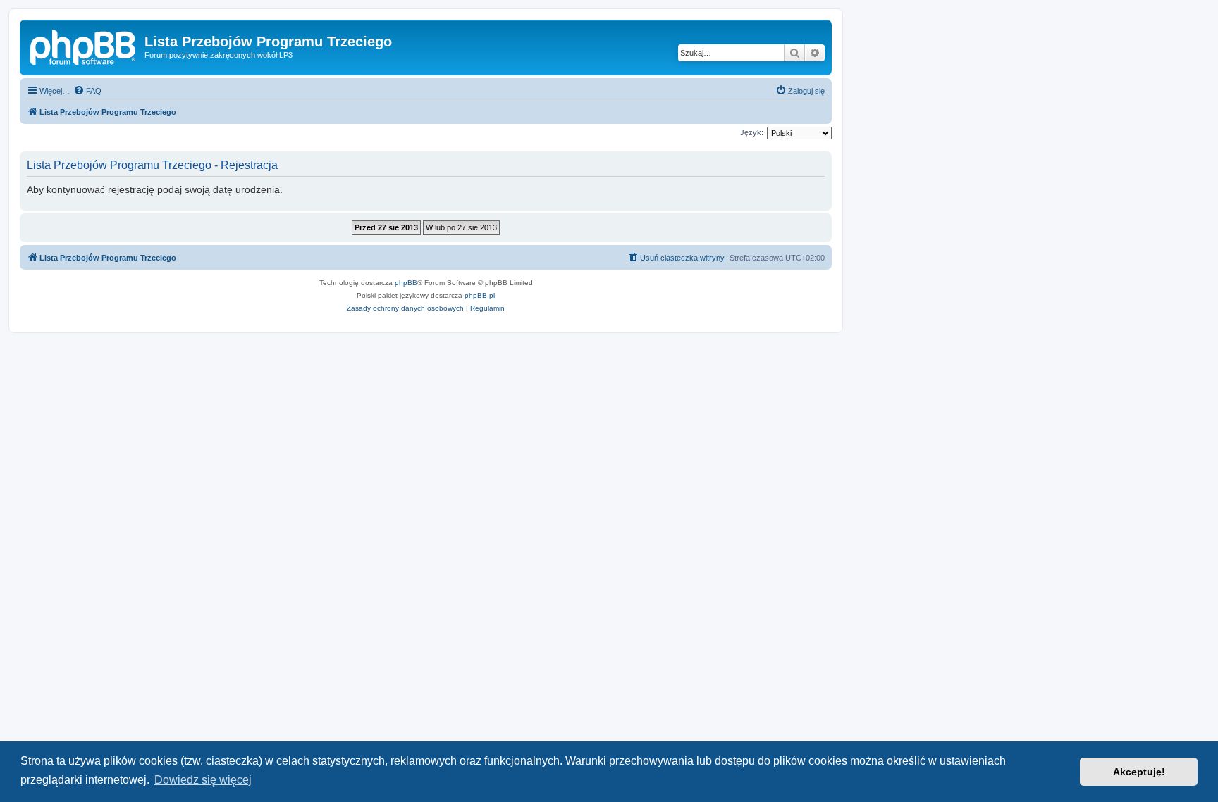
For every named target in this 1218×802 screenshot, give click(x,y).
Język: (751, 132)
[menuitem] (87, 90)
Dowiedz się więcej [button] (203, 780)
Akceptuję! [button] (1139, 771)
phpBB (406, 283)
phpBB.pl (480, 295)
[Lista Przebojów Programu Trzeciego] (83, 45)
